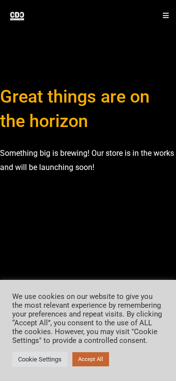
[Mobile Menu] (162, 16)
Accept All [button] (90, 359)
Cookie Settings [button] (40, 359)
